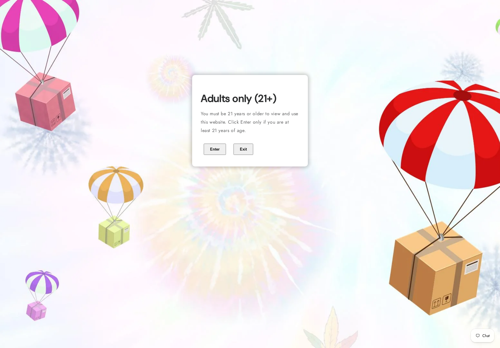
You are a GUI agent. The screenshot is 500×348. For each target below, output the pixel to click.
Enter (215, 149)
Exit (243, 149)
